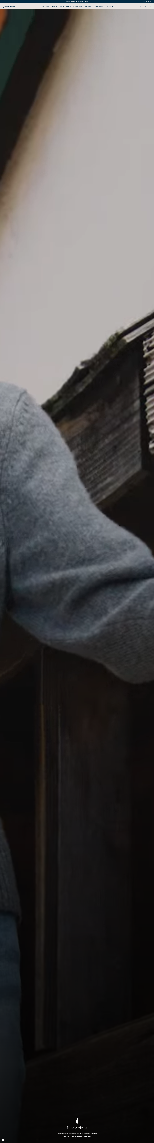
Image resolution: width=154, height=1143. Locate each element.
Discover (110, 6)
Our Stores (148, 1)
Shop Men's (66, 1136)
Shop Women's (77, 1136)
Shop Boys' (88, 1136)
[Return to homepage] (9, 6)
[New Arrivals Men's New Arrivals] (77, 576)
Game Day (88, 6)
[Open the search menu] (141, 6)
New (42, 6)
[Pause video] (3, 1140)
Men (47, 6)
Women (54, 6)
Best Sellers (99, 6)
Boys (62, 6)
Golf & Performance (74, 6)
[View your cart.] (149, 6)
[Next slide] (6, 1)
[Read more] (77, 1)
